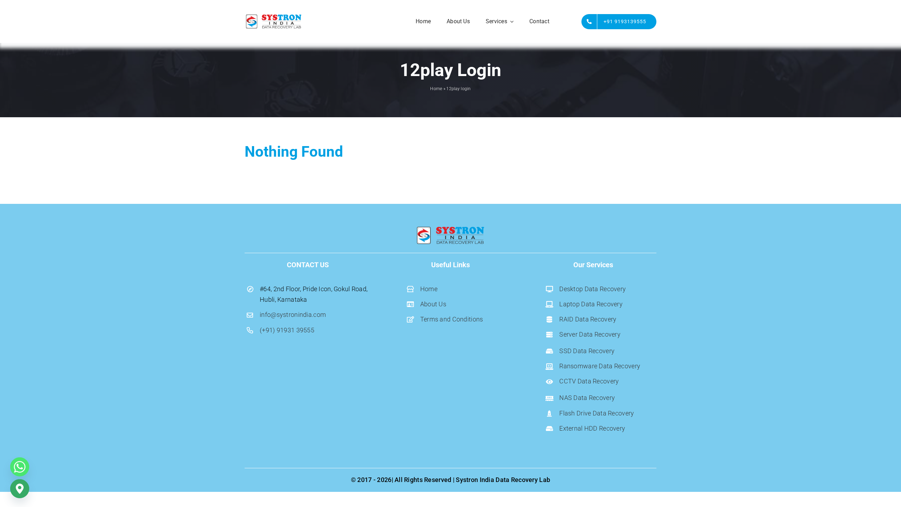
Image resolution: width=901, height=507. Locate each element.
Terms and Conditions (451, 319)
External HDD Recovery (592, 428)
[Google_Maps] (19, 488)
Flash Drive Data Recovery (596, 413)
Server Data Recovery (589, 334)
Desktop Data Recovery (593, 289)
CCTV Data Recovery (589, 381)
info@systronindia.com (293, 314)
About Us (433, 304)
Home (436, 88)
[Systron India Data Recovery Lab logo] (274, 16)
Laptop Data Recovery (591, 304)
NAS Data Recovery (587, 397)
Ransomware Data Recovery (599, 366)
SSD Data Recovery (587, 351)
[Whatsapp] (19, 466)
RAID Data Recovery (587, 319)
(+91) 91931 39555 (287, 330)
